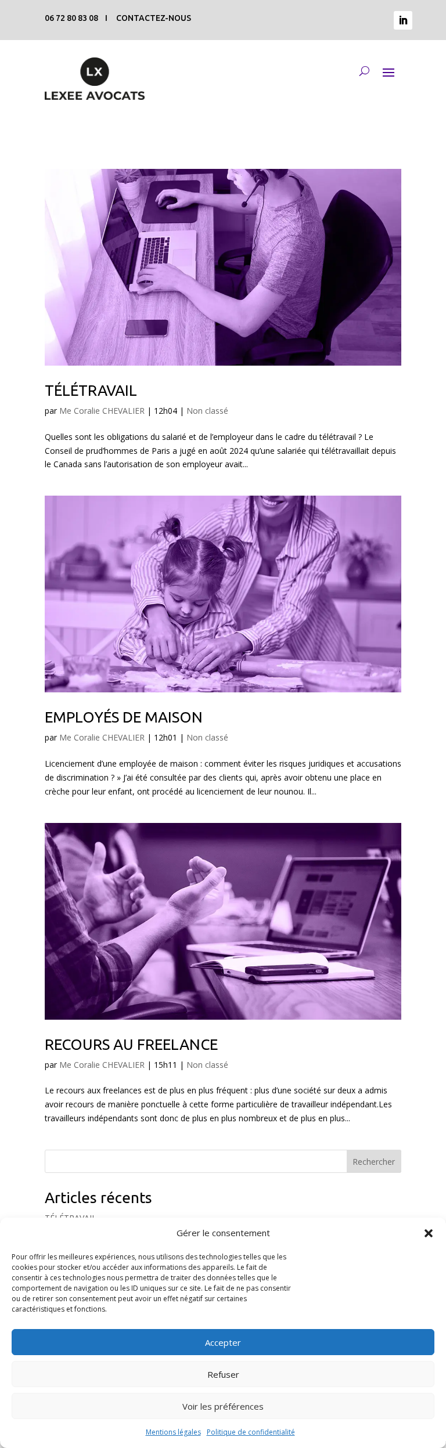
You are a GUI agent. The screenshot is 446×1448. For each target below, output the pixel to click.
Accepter (223, 1342)
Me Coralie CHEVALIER (102, 410)
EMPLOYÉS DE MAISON (124, 717)
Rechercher (374, 1161)
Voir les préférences (223, 1406)
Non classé (207, 410)
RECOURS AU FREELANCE (131, 1044)
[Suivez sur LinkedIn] (403, 20)
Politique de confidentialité (251, 1432)
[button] (428, 1233)
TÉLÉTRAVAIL (91, 390)
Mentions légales (173, 1432)
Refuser (223, 1374)
